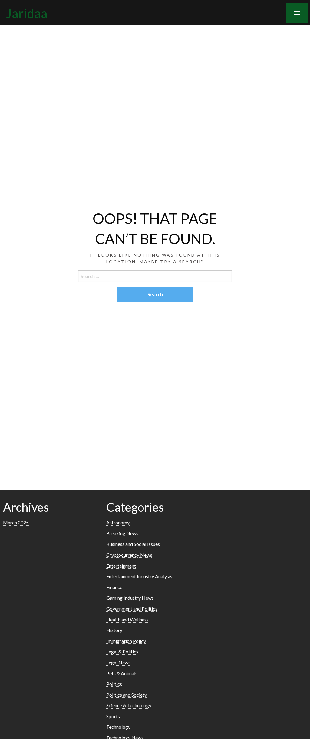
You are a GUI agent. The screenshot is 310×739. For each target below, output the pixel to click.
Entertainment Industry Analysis (139, 576)
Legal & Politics (122, 651)
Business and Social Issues (133, 544)
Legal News (118, 662)
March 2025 (16, 522)
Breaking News (122, 533)
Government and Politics (131, 608)
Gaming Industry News (130, 598)
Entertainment (121, 566)
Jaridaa (27, 13)
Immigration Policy (126, 641)
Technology (118, 727)
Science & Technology (128, 705)
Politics (114, 684)
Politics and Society (126, 695)
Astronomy (118, 522)
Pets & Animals (121, 673)
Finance (114, 587)
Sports (113, 716)
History (114, 630)
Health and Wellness (127, 619)
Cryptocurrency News (129, 555)
